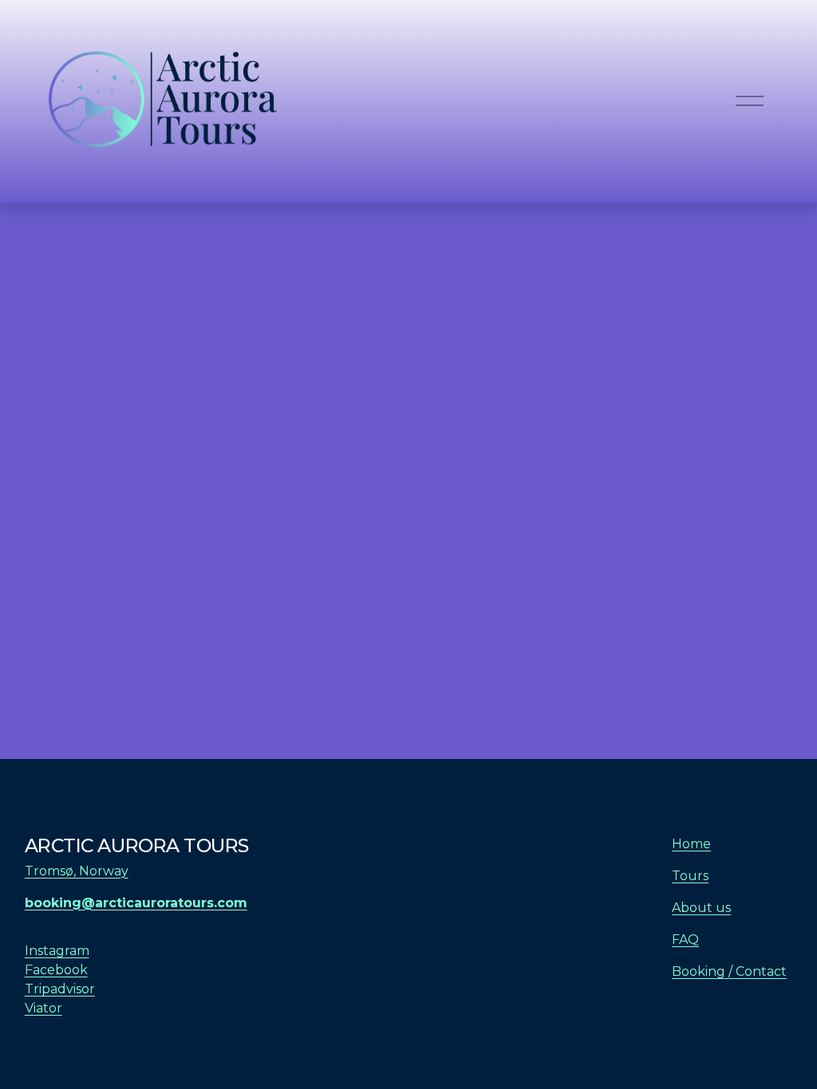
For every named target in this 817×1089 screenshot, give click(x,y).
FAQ (685, 939)
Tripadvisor (60, 989)
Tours (690, 875)
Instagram (57, 950)
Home (691, 843)
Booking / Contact (729, 971)
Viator (43, 1008)
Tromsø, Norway (76, 871)
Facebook (56, 969)
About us (701, 907)
